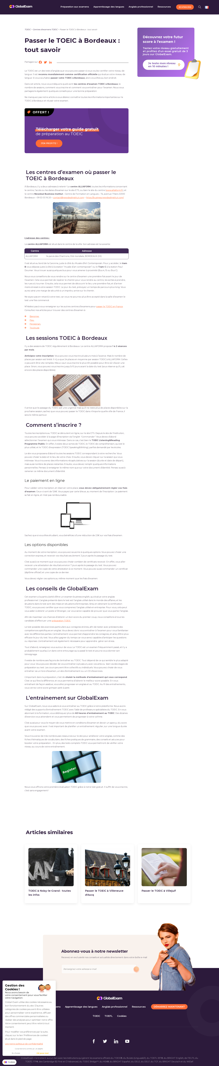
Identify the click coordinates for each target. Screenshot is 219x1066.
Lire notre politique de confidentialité (24, 1044)
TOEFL (109, 1016)
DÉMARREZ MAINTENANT (169, 1006)
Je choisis (16, 1053)
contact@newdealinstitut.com (68, 197)
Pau (32, 320)
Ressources (139, 1006)
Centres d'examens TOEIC (45, 29)
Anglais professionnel (114, 1006)
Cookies (121, 1016)
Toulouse (34, 328)
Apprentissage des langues (81, 1006)
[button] (200, 6)
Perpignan (35, 324)
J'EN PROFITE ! (49, 143)
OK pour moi (42, 1053)
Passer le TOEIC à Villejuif (159, 890)
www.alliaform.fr (114, 190)
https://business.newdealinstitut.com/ (104, 197)
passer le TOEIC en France (109, 306)
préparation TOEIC (61, 621)
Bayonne (34, 316)
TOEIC (28, 29)
